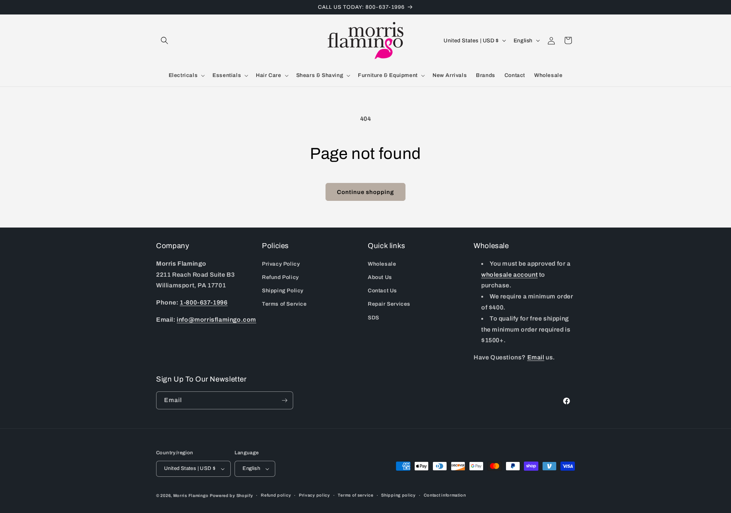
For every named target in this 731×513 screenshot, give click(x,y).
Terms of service (355, 495)
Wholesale (382, 264)
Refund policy (276, 495)
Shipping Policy (282, 290)
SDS (373, 318)
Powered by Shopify (231, 495)
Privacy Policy (281, 264)
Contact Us (382, 290)
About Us (380, 277)
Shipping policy (398, 495)
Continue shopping (365, 192)
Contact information (445, 495)
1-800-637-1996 (203, 302)
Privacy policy (314, 495)
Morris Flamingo (191, 495)
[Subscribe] (284, 400)
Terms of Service (284, 304)
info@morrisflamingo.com (216, 319)
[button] (164, 40)
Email (535, 357)
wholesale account (509, 274)
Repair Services (389, 304)
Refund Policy (280, 277)
